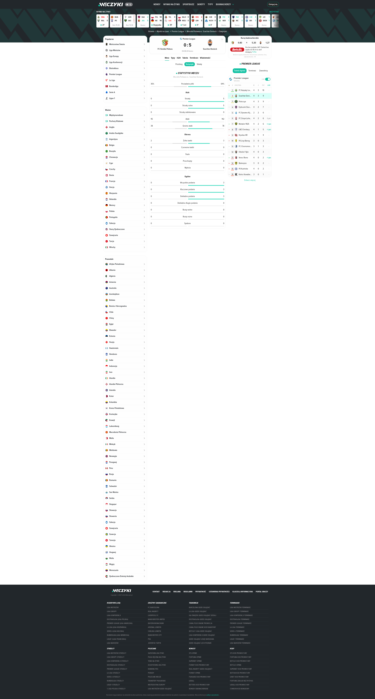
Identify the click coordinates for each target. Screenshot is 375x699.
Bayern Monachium (156, 623)
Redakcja (167, 591)
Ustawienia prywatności (219, 591)
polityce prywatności (213, 695)
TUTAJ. (254, 52)
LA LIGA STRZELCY (113, 673)
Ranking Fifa (153, 669)
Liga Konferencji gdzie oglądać (202, 635)
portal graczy (262, 591)
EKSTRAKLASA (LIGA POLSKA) (117, 619)
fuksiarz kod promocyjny (199, 677)
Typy (210, 4)
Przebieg (179, 64)
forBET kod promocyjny (199, 665)
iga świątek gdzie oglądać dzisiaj (202, 615)
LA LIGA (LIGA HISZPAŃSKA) (116, 627)
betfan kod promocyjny (240, 673)
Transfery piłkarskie (157, 681)
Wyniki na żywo (171, 4)
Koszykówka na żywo (157, 665)
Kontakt (156, 591)
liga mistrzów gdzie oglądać (160, 689)
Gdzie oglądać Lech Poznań (200, 643)
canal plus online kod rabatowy (202, 627)
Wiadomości (205, 57)
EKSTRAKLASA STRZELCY (116, 665)
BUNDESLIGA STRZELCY (115, 681)
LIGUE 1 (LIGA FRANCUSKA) (116, 639)
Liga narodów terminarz (240, 643)
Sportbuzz (188, 4)
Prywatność (200, 591)
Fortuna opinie (195, 657)
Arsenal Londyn (154, 627)
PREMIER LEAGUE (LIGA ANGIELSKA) (119, 623)
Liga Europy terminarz (239, 611)
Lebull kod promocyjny (239, 685)
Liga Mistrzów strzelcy (116, 653)
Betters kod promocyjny (199, 685)
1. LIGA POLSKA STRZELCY (116, 689)
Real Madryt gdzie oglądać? (200, 669)
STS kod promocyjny (238, 653)
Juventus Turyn (154, 643)
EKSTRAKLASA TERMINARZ (239, 619)
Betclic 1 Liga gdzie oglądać (200, 631)
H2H (179, 57)
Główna (151, 31)
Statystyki (190, 64)
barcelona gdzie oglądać (199, 607)
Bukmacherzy (223, 4)
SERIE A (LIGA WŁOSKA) (115, 631)
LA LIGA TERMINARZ (237, 627)
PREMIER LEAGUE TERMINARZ (240, 623)
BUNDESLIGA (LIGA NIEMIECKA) (118, 635)
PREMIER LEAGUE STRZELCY (117, 669)
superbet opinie (195, 661)
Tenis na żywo (153, 661)
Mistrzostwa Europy (156, 685)
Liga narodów (112, 643)
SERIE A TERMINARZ (237, 631)
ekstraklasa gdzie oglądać (200, 619)
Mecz (167, 57)
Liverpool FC (153, 615)
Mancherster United (156, 619)
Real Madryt (153, 611)
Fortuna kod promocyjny (240, 657)
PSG (149, 639)
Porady (151, 673)
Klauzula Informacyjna (242, 591)
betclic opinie (235, 665)
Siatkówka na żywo (156, 653)
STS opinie (193, 653)
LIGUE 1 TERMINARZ (237, 639)
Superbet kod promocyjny (241, 669)
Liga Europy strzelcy (115, 657)
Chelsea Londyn (154, 631)
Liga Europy (112, 611)
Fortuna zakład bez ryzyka (241, 681)
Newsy (157, 4)
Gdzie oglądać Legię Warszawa (201, 639)
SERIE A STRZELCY (113, 677)
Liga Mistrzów (113, 607)
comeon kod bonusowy (239, 689)
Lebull (191, 681)
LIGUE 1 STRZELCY (113, 685)
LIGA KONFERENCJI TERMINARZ (241, 615)
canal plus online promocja (200, 623)
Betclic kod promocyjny (240, 661)
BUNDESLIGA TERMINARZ (239, 635)
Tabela (185, 57)
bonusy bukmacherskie (198, 689)
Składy (199, 64)
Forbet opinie (194, 673)
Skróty (201, 4)
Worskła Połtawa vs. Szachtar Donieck (202, 31)
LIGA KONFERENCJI (114, 615)
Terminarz (194, 57)
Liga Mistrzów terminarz (240, 607)
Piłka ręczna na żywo (157, 657)
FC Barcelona (153, 607)
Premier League (178, 31)
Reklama (177, 591)
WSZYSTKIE (274, 12)
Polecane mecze (154, 677)
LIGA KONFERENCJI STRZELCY (117, 661)
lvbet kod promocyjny (239, 677)
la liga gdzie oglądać (198, 611)
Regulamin (188, 591)
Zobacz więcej (249, 180)
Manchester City (155, 635)
